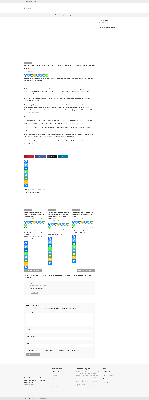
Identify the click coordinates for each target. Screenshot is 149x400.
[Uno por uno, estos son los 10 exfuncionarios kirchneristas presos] (83, 201)
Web (28, 343)
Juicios (53, 379)
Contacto (79, 15)
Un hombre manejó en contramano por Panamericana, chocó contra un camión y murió (86, 270)
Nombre (29, 329)
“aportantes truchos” (84, 384)
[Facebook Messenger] (37, 75)
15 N (85, 388)
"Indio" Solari (84, 378)
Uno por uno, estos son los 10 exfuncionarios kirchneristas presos (82, 214)
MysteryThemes (43, 398)
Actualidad (45, 15)
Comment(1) (49, 71)
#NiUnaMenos (91, 378)
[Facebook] (25, 75)
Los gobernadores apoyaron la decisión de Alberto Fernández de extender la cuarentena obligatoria (58, 215)
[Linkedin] (31, 75)
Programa (64, 15)
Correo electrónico (32, 336)
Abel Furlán (95, 385)
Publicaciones (54, 15)
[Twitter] (28, 75)
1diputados (84, 371)
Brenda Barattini (33, 189)
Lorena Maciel (35, 15)
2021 (91, 371)
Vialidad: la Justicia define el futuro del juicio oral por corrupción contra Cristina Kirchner (34, 270)
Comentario (30, 312)
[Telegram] (40, 75)
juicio (43, 189)
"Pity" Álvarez (86, 381)
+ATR (88, 371)
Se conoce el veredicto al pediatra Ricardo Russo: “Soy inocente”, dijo (34, 214)
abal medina (78, 371)
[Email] (43, 75)
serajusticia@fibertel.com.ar (31, 384)
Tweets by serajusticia (103, 22)
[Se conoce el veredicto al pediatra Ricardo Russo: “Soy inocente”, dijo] (35, 201)
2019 (95, 378)
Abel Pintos (95, 375)
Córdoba (40, 189)
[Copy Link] (34, 75)
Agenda (72, 15)
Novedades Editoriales (109, 375)
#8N (77, 388)
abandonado (81, 388)
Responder (34, 292)
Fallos (53, 382)
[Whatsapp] (46, 75)
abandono (95, 381)
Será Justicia (40, 71)
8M (87, 387)
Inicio (27, 15)
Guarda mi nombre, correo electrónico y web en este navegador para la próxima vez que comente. (53, 350)
